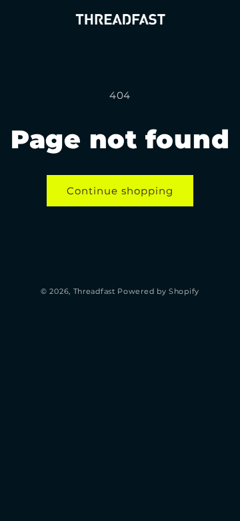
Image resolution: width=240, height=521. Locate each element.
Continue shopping (120, 190)
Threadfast (94, 291)
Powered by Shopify (158, 291)
